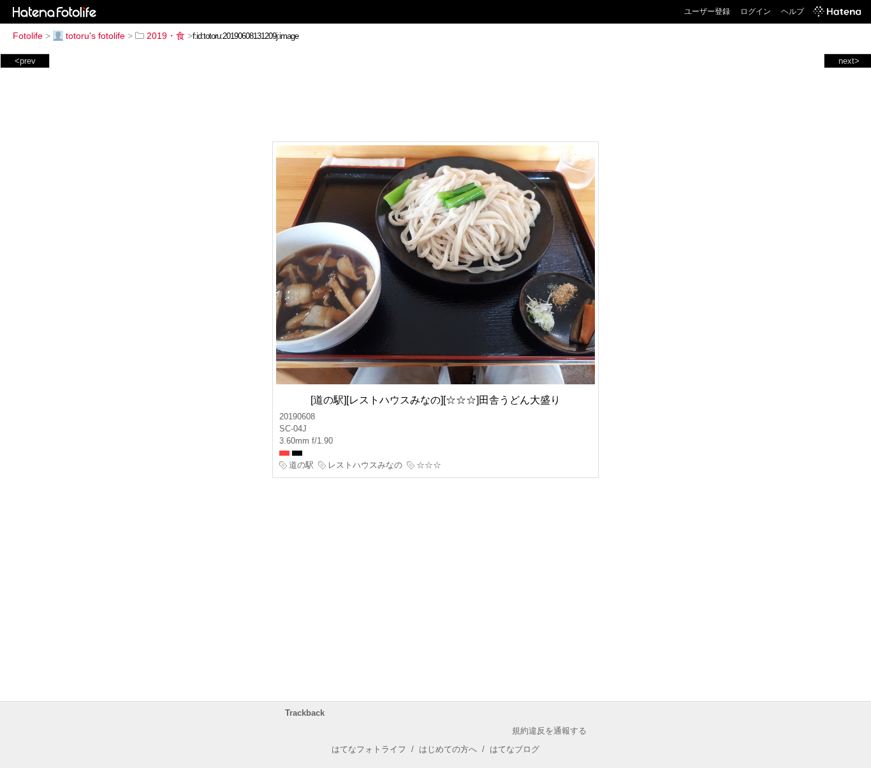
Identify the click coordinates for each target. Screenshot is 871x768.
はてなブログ (514, 749)
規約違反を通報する (549, 730)
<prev (25, 61)
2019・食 (166, 36)
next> (849, 61)
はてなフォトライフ (369, 749)
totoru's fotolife (95, 36)
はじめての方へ (448, 749)
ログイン (755, 11)
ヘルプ (792, 11)
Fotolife (28, 36)
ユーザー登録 (707, 11)
